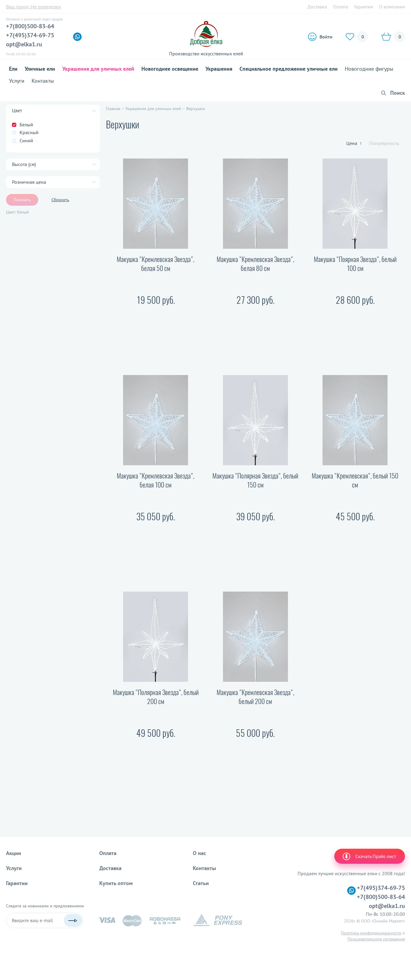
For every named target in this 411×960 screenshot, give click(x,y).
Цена (354, 143)
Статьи (201, 883)
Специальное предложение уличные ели (288, 68)
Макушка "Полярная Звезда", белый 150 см (255, 480)
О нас (199, 853)
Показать (22, 199)
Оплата (340, 7)
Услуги (16, 80)
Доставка (317, 7)
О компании (392, 7)
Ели (13, 68)
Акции (13, 853)
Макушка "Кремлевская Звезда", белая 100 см (155, 480)
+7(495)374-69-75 (30, 35)
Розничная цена (29, 182)
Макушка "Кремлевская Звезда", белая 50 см (155, 264)
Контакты (43, 80)
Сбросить (60, 199)
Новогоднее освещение (169, 68)
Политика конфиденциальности (371, 933)
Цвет (17, 110)
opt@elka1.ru (24, 44)
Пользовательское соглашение (376, 939)
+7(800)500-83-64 (30, 26)
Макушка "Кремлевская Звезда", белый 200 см (255, 697)
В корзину (156, 319)
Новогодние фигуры (369, 68)
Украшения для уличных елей (98, 68)
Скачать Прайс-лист (375, 856)
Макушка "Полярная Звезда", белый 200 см (156, 697)
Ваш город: (33, 7)
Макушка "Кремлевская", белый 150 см (355, 480)
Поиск (397, 92)
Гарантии (363, 7)
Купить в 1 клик (156, 340)
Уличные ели (40, 68)
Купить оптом (116, 883)
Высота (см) (24, 164)
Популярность (384, 143)
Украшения (219, 68)
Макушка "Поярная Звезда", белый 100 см (355, 264)
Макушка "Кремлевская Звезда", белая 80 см (255, 264)
